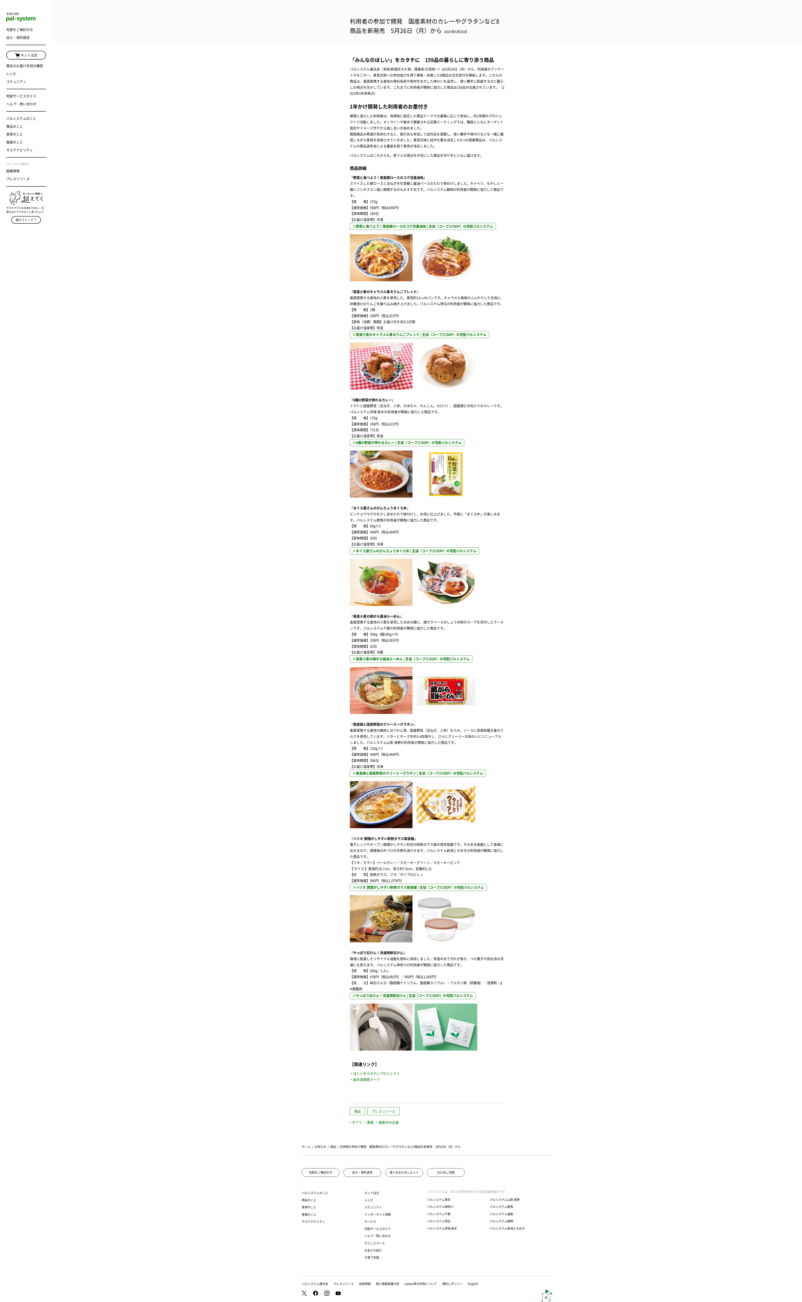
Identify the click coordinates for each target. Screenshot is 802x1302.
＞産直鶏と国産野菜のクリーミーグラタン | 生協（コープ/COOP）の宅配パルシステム (418, 773)
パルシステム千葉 (438, 1214)
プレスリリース (18, 179)
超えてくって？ (26, 219)
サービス (370, 1221)
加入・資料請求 (18, 37)
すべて (357, 1122)
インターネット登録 (377, 1214)
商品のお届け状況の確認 (24, 66)
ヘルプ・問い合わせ (21, 104)
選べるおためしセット (404, 1172)
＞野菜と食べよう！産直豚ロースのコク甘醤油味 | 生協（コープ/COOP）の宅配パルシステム (423, 226)
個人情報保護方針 (387, 1283)
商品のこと (14, 126)
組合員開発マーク (366, 1079)
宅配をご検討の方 (19, 29)
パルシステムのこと (21, 118)
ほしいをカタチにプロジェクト (376, 1073)
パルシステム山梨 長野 (505, 1199)
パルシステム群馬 (501, 1206)
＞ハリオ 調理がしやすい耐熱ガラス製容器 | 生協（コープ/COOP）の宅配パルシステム (418, 887)
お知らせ (320, 1146)
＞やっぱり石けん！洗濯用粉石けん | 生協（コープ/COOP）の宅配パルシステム (413, 995)
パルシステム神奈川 (440, 1206)
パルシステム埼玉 (438, 1221)
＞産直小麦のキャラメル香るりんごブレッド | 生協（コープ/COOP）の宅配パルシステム (419, 334)
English (473, 1283)
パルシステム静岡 (501, 1221)
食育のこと (14, 134)
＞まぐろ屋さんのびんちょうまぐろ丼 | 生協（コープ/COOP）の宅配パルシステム (414, 551)
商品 (357, 1111)
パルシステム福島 (501, 1214)
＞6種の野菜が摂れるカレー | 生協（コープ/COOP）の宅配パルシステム (407, 442)
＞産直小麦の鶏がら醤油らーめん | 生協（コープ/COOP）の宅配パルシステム (411, 659)
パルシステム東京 (438, 1199)
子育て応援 (371, 1257)
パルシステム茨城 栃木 (442, 1228)
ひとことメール (374, 1243)
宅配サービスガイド (21, 96)
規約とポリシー (452, 1283)
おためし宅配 (446, 1172)
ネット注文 (29, 55)
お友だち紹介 (373, 1250)
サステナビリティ (19, 150)
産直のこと (14, 142)
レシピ (11, 73)
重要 (370, 1122)
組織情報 (13, 171)
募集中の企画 (389, 1122)
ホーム (306, 1146)
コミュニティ (16, 81)
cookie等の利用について (421, 1283)
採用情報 (365, 1283)
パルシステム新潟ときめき (507, 1228)
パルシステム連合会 (315, 1283)
